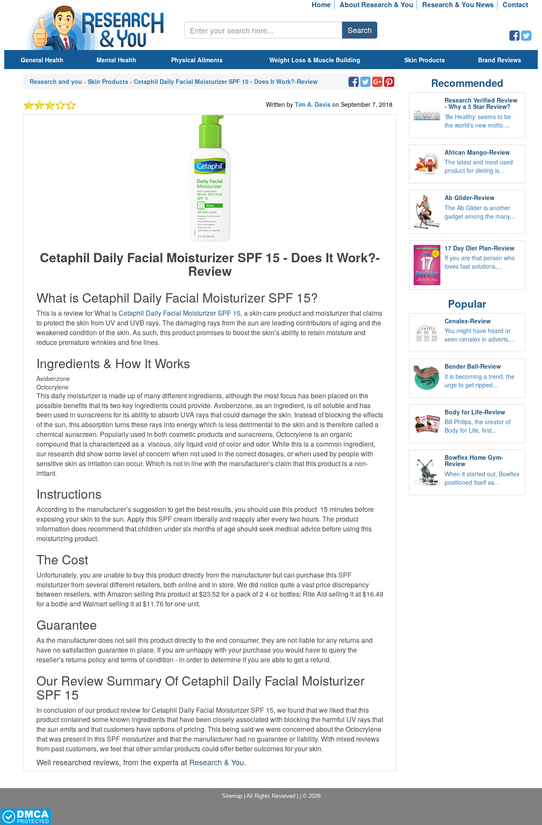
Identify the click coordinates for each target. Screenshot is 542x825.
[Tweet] (526, 37)
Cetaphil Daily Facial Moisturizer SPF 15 (180, 313)
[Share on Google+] (377, 83)
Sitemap (232, 796)
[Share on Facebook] (514, 37)
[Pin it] (389, 83)
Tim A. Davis (313, 104)
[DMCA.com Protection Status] (25, 816)
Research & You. (217, 761)
